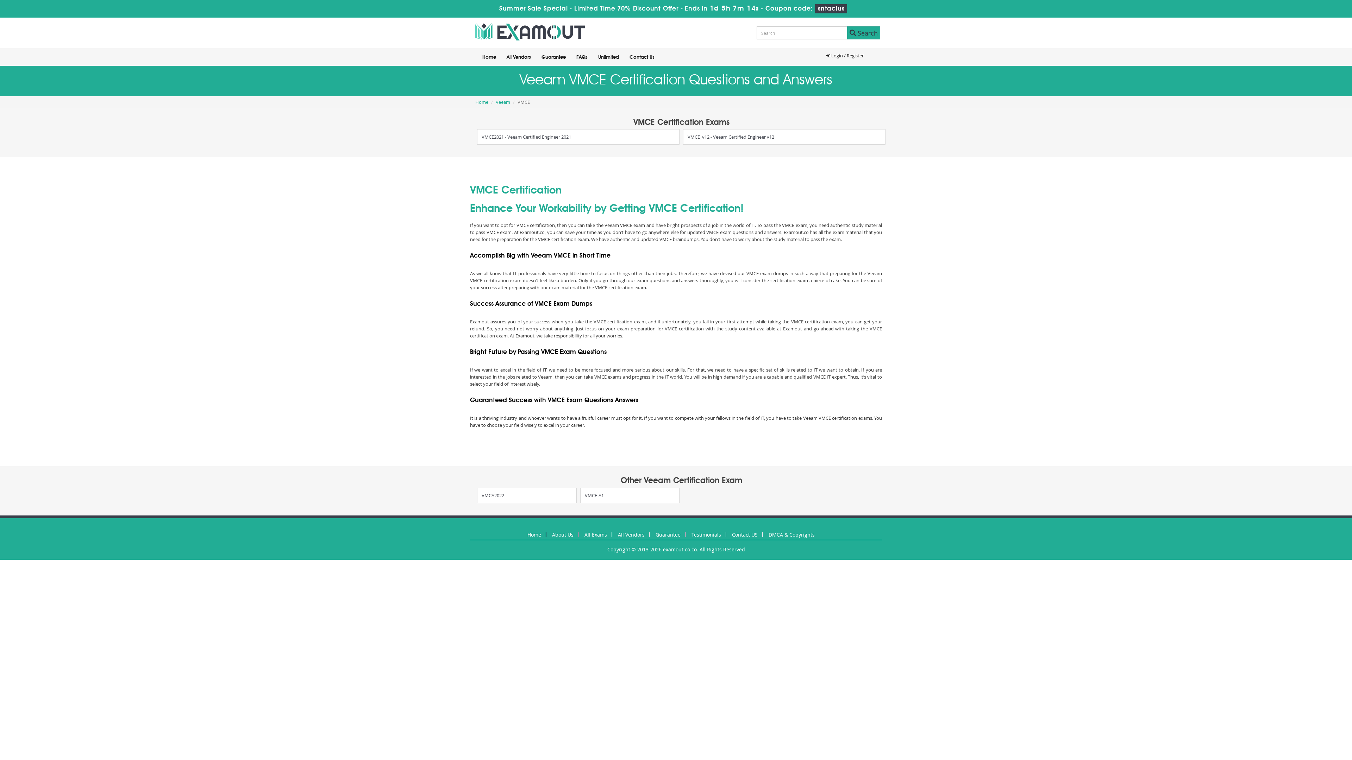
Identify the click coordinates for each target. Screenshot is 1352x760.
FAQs (582, 57)
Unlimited (608, 57)
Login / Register (847, 55)
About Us (563, 534)
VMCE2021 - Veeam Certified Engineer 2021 (526, 137)
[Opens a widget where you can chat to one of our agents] (1304, 720)
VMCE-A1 (594, 495)
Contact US (745, 534)
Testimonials (706, 534)
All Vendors (519, 57)
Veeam (503, 102)
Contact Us (642, 57)
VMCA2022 (493, 495)
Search (867, 33)
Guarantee (554, 57)
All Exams (595, 534)
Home (489, 57)
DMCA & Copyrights (792, 534)
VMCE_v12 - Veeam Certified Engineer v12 (731, 137)
